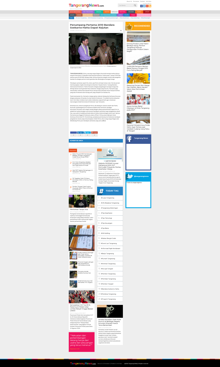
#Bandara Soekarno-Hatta (108, 289)
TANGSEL (98, 12)
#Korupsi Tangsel (105, 268)
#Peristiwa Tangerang (107, 294)
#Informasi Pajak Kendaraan (109, 248)
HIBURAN (131, 12)
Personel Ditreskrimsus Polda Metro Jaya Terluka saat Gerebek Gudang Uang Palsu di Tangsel (138, 128)
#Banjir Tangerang (106, 253)
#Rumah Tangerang (106, 258)
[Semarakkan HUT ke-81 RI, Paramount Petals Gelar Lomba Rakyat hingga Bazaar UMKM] (82, 296)
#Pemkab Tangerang (107, 279)
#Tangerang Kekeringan (111, 18)
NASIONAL (122, 12)
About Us (129, 1)
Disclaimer (136, 1)
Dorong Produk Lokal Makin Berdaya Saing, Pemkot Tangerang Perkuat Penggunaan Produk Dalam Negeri (138, 47)
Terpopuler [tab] (73, 150)
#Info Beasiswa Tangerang (95, 18)
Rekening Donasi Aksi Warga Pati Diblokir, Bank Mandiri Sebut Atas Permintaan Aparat (138, 88)
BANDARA (115, 12)
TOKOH (133, 15)
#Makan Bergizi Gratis (107, 238)
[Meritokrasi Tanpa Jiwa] (82, 201)
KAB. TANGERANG (88, 12)
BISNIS (79, 15)
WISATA (72, 15)
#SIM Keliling (104, 233)
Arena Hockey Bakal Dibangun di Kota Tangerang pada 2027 (138, 108)
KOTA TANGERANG (75, 12)
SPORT (147, 12)
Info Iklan (148, 1)
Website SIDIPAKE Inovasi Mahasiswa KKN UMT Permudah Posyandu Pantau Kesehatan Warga (109, 166)
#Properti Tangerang (107, 299)
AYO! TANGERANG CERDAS (108, 15)
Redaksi (142, 1)
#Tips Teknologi (135, 18)
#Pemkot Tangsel (105, 284)
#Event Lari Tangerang (107, 243)
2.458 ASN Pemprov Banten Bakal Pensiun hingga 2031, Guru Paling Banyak (137, 68)
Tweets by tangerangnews (134, 182)
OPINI (120, 15)
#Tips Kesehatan (124, 18)
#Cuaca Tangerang (81, 18)
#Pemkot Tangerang (107, 273)
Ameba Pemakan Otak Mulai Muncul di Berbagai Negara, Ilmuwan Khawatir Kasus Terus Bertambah (109, 322)
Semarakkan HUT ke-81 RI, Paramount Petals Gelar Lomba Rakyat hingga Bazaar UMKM (81, 308)
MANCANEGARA (87, 15)
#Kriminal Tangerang (107, 263)
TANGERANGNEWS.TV (144, 15)
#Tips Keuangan (145, 18)
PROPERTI (96, 15)
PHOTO (126, 15)
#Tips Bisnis (103, 228)
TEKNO (139, 12)
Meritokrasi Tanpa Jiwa (79, 209)
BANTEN (106, 12)
